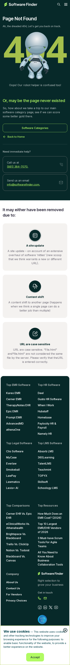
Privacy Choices (16, 600)
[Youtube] (56, 607)
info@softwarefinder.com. (23, 184)
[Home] (20, 4)
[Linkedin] (45, 607)
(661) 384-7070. (17, 166)
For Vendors (14, 594)
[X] (51, 607)
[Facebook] (40, 607)
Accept (35, 657)
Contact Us (13, 588)
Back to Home (16, 136)
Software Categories (35, 128)
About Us (12, 582)
